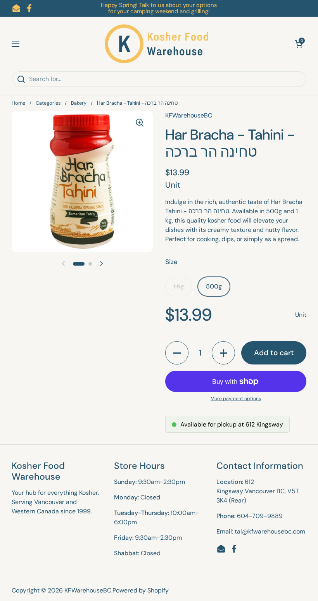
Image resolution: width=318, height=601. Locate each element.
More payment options (236, 398)
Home (18, 103)
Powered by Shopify (140, 590)
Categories (48, 103)
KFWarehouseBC (87, 590)
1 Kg (178, 286)
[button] (298, 44)
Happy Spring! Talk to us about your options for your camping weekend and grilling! (159, 8)
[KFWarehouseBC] (157, 43)
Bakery (78, 103)
